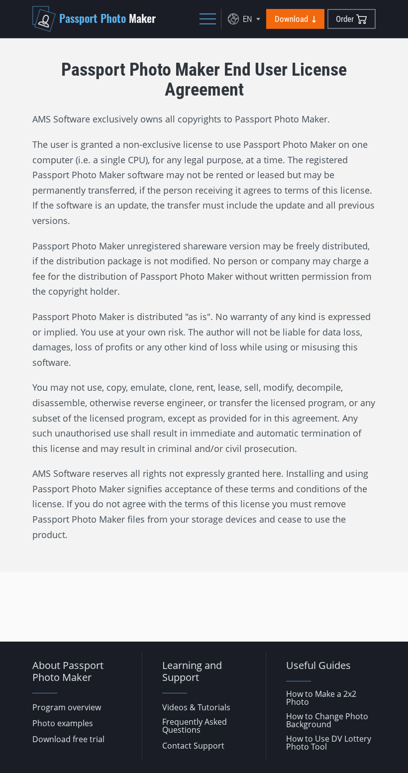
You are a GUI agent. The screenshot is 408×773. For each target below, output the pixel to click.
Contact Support (193, 746)
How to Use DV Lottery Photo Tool (328, 743)
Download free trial (68, 739)
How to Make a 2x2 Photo (321, 698)
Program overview (66, 707)
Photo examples (62, 723)
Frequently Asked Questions (194, 726)
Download (291, 19)
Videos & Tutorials (196, 707)
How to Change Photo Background (327, 720)
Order (345, 19)
